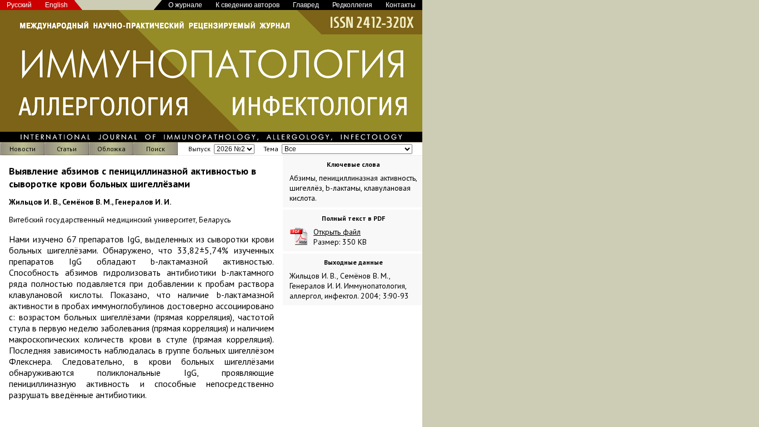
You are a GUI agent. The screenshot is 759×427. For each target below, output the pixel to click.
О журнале (185, 5)
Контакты (401, 5)
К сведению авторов (247, 5)
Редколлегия (352, 5)
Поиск (155, 149)
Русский (19, 5)
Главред (306, 5)
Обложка (111, 149)
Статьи (67, 149)
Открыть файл (337, 232)
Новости (22, 149)
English (56, 5)
